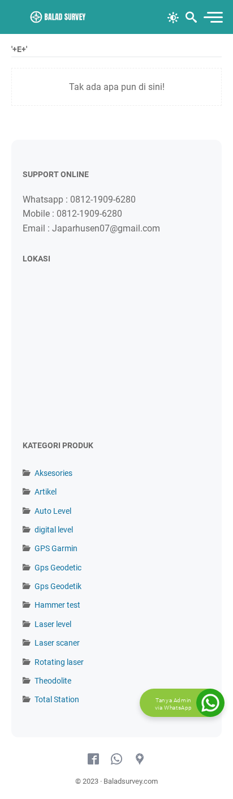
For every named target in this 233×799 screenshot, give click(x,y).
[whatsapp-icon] (116, 759)
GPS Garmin (55, 548)
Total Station (56, 699)
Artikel (45, 491)
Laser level (52, 624)
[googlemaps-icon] (139, 759)
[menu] (213, 17)
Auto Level (52, 511)
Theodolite (52, 680)
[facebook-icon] (93, 759)
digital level (53, 529)
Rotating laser (59, 662)
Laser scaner (57, 642)
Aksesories (53, 473)
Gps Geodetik (57, 586)
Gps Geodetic (57, 567)
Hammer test (57, 604)
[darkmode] (173, 16)
